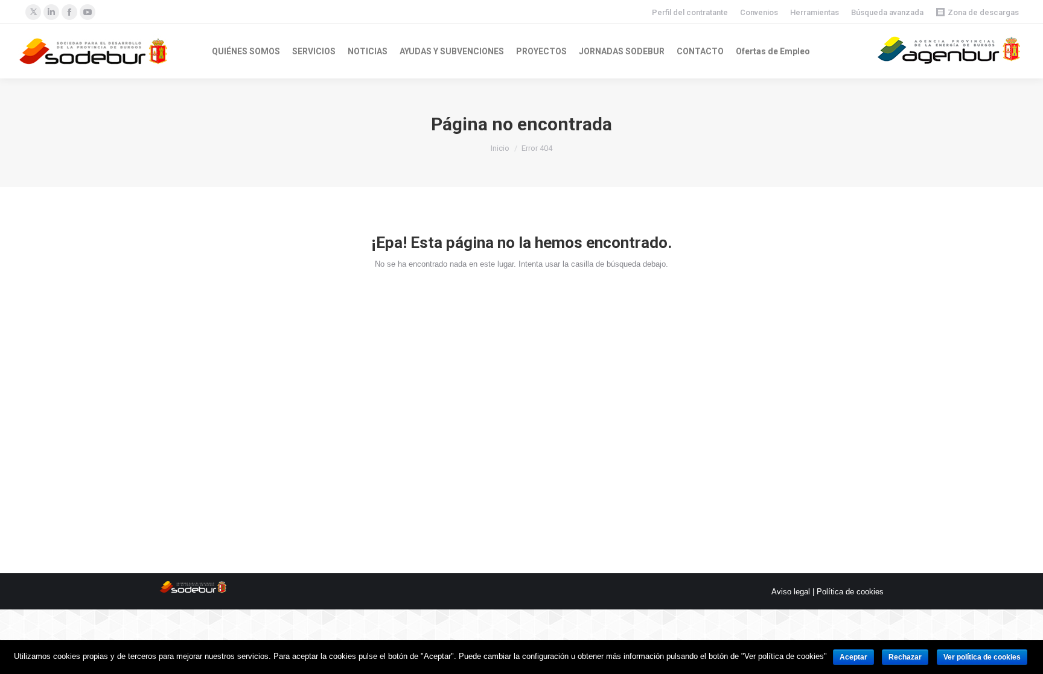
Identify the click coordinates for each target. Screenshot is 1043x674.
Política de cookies (850, 591)
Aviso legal (790, 591)
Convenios (759, 12)
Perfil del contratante (690, 12)
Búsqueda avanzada (887, 12)
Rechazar (905, 657)
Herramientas (814, 12)
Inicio (500, 148)
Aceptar (853, 657)
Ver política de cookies (982, 657)
